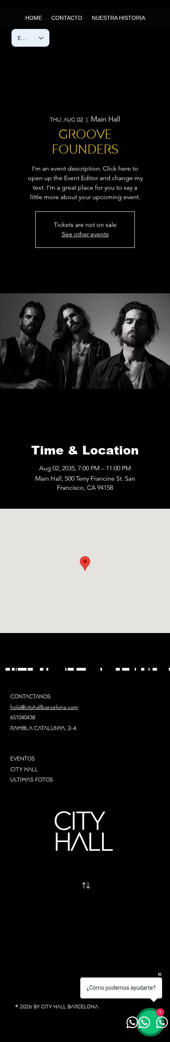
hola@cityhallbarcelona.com (44, 707)
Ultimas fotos (31, 779)
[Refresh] (86, 886)
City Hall (25, 769)
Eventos (22, 758)
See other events (85, 234)
